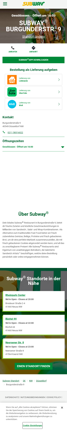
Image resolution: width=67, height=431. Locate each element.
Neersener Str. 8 (14, 342)
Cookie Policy (54, 397)
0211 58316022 (15, 132)
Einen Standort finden (33, 366)
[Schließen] (62, 407)
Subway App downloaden (33, 59)
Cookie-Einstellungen (32, 425)
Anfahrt (33, 52)
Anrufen (13, 52)
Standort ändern (33, 36)
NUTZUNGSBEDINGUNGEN (33, 397)
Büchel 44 (11, 318)
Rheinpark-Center (15, 295)
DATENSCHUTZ (12, 397)
